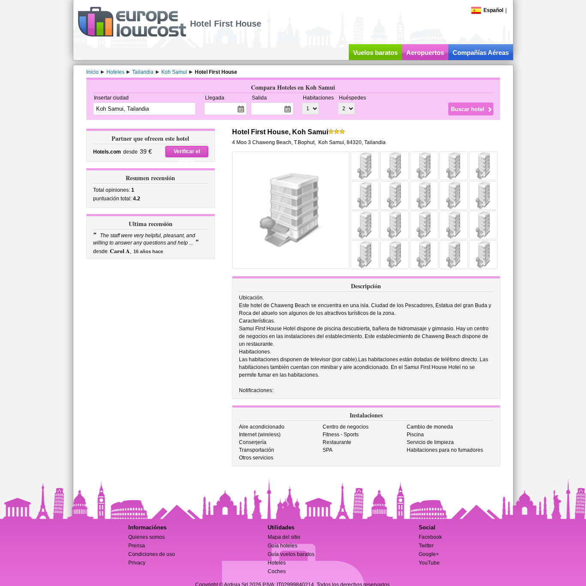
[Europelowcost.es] (132, 35)
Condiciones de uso (151, 554)
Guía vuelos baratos (291, 554)
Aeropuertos (425, 52)
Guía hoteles (282, 546)
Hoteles (277, 563)
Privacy (136, 563)
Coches (277, 571)
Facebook (430, 537)
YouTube (429, 563)
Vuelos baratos (375, 52)
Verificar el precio (187, 152)
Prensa (136, 546)
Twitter (426, 546)
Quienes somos (146, 537)
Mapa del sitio (284, 537)
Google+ (429, 554)
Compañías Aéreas (481, 52)
